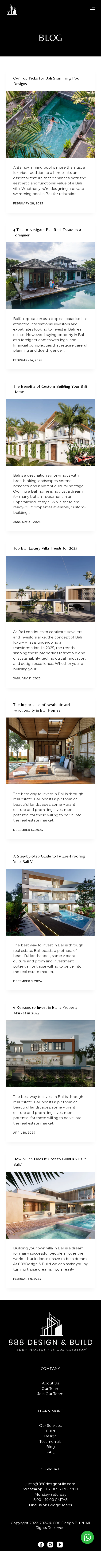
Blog (50, 1446)
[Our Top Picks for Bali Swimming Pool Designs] (50, 124)
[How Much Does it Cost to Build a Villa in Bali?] (50, 1205)
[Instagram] (50, 1544)
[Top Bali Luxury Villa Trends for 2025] (50, 589)
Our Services (50, 1425)
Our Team (50, 1388)
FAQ (50, 1452)
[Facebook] (41, 1544)
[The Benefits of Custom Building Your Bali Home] (50, 432)
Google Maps (60, 1505)
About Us (50, 1383)
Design (50, 1436)
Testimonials (50, 1441)
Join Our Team (50, 1394)
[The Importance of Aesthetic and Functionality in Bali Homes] (50, 751)
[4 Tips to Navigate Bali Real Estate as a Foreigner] (50, 275)
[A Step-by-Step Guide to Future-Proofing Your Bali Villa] (50, 902)
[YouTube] (60, 1544)
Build (50, 1431)
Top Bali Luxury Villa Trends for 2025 (45, 548)
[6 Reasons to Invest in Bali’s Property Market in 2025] (50, 1053)
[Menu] (92, 9)
